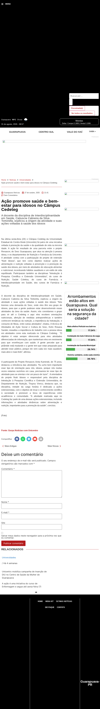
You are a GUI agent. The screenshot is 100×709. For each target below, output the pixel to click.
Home (3, 180)
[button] (17, 439)
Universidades (25, 180)
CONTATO (61, 607)
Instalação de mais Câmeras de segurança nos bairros (82, 336)
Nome (5, 502)
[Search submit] (71, 102)
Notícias (13, 180)
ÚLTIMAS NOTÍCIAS (64, 601)
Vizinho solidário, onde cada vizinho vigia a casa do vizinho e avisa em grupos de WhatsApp (82, 355)
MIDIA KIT (49, 601)
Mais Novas (53, 446)
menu (8, 4)
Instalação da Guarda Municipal (81, 345)
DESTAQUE (49, 607)
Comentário (8, 469)
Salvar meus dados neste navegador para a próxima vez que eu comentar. (31, 537)
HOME (40, 601)
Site (3, 523)
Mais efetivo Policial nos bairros (81, 326)
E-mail (5, 512)
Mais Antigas (11, 446)
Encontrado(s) (77, 108)
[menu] (2, 4)
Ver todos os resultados (82, 113)
